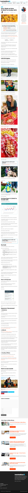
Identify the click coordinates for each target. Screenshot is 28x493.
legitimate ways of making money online (23, 23)
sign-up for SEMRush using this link (7, 331)
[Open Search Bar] (27, 3)
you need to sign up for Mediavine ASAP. (8, 328)
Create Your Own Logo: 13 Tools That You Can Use (17, 453)
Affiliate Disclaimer (22, 491)
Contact (17, 481)
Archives (20, 481)
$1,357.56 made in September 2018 (12, 36)
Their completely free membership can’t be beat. (7, 356)
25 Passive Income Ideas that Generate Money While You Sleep (17, 431)
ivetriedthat (4, 1)
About (15, 481)
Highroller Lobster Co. (4, 126)
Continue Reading (12, 426)
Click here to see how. (7, 164)
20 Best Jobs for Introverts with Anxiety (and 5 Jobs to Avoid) (17, 463)
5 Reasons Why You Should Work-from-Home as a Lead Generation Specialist (17, 442)
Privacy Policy (26, 491)
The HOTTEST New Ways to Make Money (18, 422)
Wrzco (7, 491)
